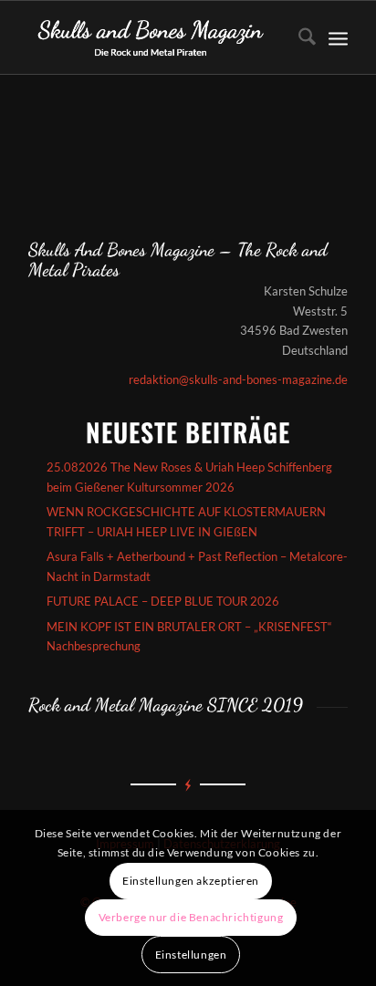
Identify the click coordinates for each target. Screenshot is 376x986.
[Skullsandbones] (156, 37)
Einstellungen (191, 954)
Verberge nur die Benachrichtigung (191, 917)
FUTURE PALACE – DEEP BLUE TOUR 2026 (163, 601)
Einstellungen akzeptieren (190, 880)
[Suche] (298, 37)
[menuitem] (298, 37)
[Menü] (338, 37)
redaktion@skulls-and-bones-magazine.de (238, 379)
